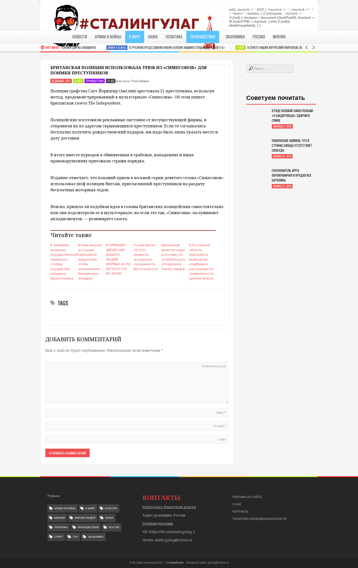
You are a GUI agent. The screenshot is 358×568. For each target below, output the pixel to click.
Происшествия (95, 81)
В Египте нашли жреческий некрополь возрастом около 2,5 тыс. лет (286, 47)
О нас (237, 504)
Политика (61, 527)
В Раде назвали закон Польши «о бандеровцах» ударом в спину (292, 115)
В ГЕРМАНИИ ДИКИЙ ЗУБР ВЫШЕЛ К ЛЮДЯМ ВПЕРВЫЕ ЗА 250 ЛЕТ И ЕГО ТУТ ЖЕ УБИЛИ (118, 259)
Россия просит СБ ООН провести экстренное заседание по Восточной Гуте (146, 257)
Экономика (96, 536)
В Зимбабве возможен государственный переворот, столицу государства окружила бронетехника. (62, 261)
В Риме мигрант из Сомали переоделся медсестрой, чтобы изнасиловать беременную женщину (90, 261)
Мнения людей (85, 517)
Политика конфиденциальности (260, 519)
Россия (114, 527)
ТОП (75, 536)
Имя (221, 412)
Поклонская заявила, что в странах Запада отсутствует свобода (292, 145)
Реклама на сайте (247, 497)
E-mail (220, 426)
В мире (233, 48)
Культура (111, 508)
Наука (109, 517)
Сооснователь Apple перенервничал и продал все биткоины (291, 175)
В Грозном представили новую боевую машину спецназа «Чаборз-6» (169, 47)
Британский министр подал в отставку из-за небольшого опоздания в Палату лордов (173, 257)
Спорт (58, 536)
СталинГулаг (174, 562)
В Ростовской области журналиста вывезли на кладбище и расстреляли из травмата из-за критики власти (201, 261)
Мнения (59, 517)
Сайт (222, 439)
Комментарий (214, 366)
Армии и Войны (109, 48)
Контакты (240, 511)
